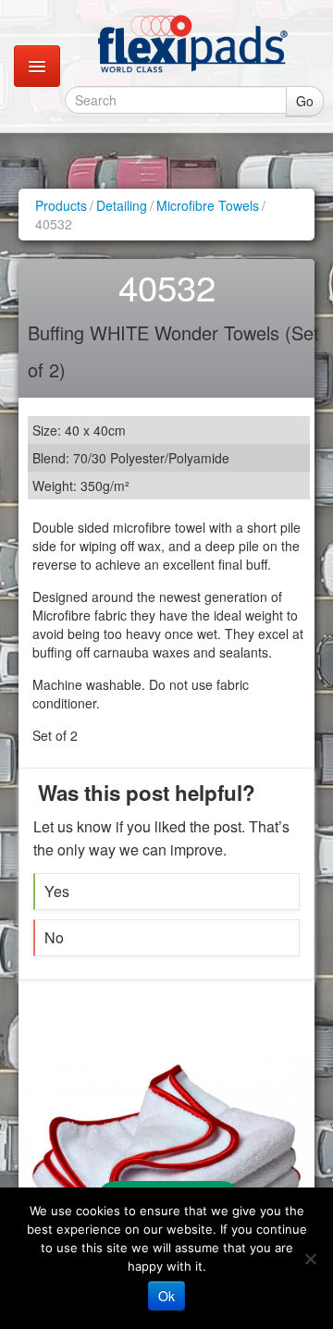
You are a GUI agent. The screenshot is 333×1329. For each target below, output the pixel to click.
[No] (310, 1258)
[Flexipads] (192, 43)
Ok (166, 1295)
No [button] (54, 937)
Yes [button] (56, 891)
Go (305, 101)
